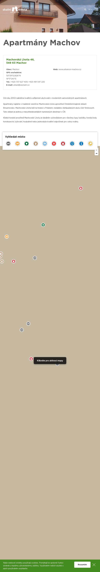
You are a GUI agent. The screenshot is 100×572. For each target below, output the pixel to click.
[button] (96, 153)
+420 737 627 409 (19, 82)
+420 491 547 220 (37, 82)
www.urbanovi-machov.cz (70, 69)
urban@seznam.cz (21, 85)
